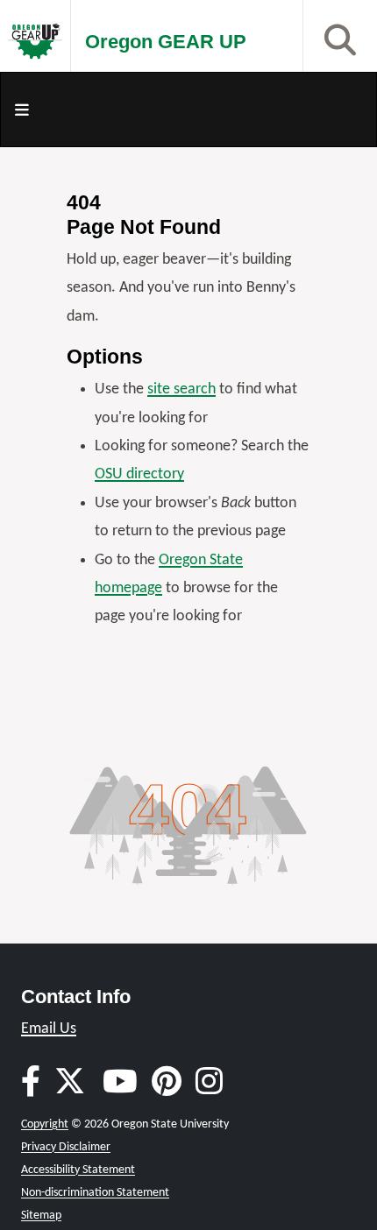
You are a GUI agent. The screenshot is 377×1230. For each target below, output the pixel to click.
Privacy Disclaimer (65, 1147)
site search (181, 389)
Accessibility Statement (78, 1170)
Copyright (44, 1124)
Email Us (48, 1029)
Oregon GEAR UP (165, 42)
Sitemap (41, 1215)
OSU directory (139, 474)
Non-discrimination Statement (95, 1192)
